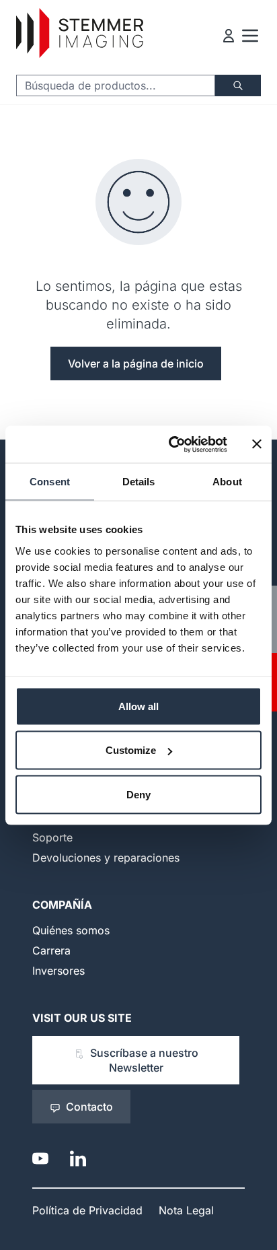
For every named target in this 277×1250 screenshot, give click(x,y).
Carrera (51, 950)
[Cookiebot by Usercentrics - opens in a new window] (171, 444)
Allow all (138, 705)
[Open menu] (250, 35)
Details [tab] (138, 481)
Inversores (58, 970)
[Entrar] (228, 35)
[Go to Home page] (79, 33)
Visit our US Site (82, 1018)
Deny (138, 794)
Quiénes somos (71, 930)
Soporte (52, 837)
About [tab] (227, 481)
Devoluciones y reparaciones (106, 857)
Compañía (62, 904)
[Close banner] (257, 444)
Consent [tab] (50, 481)
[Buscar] (238, 85)
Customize (131, 750)
